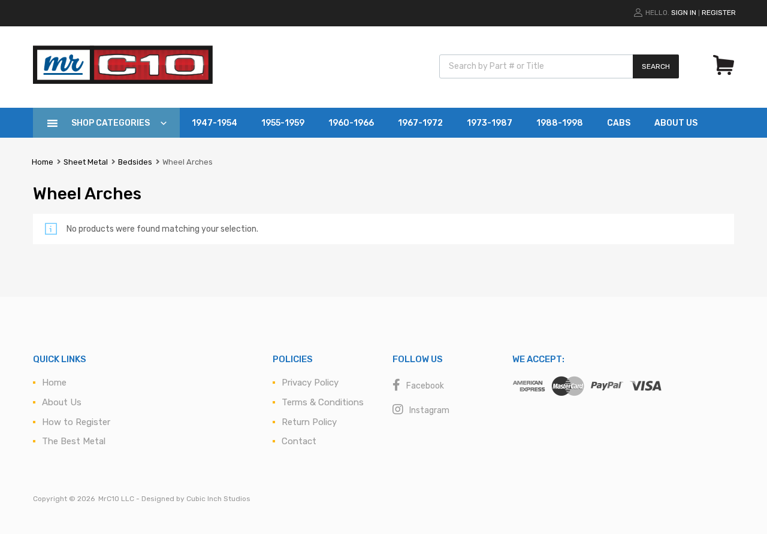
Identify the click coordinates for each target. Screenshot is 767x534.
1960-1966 (351, 123)
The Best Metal (73, 441)
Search (656, 66)
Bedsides (135, 161)
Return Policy (309, 422)
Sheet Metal (86, 161)
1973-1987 (489, 123)
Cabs (618, 123)
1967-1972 (420, 123)
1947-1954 (214, 123)
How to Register (76, 422)
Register (719, 12)
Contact (299, 441)
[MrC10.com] (123, 80)
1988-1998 (559, 123)
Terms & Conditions (323, 402)
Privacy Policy (310, 382)
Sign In (683, 12)
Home (42, 161)
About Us (675, 123)
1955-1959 (282, 123)
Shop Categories (110, 123)
